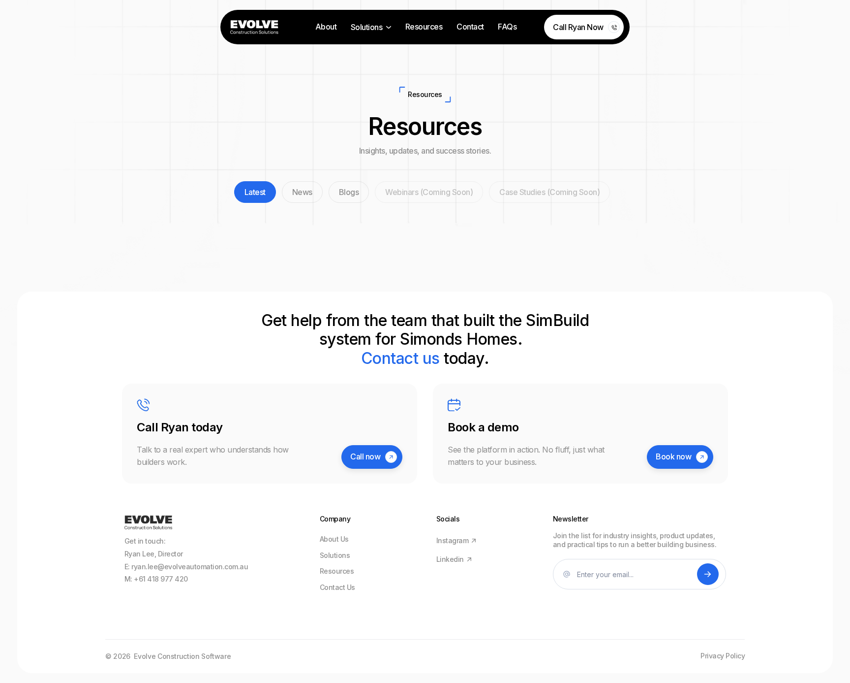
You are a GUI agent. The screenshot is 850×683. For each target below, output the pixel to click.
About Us (334, 539)
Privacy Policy (722, 656)
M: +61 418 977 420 (156, 579)
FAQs (507, 27)
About (326, 27)
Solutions (335, 555)
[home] (254, 27)
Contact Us (337, 587)
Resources (424, 27)
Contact (470, 27)
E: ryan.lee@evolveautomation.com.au (186, 567)
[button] (371, 27)
